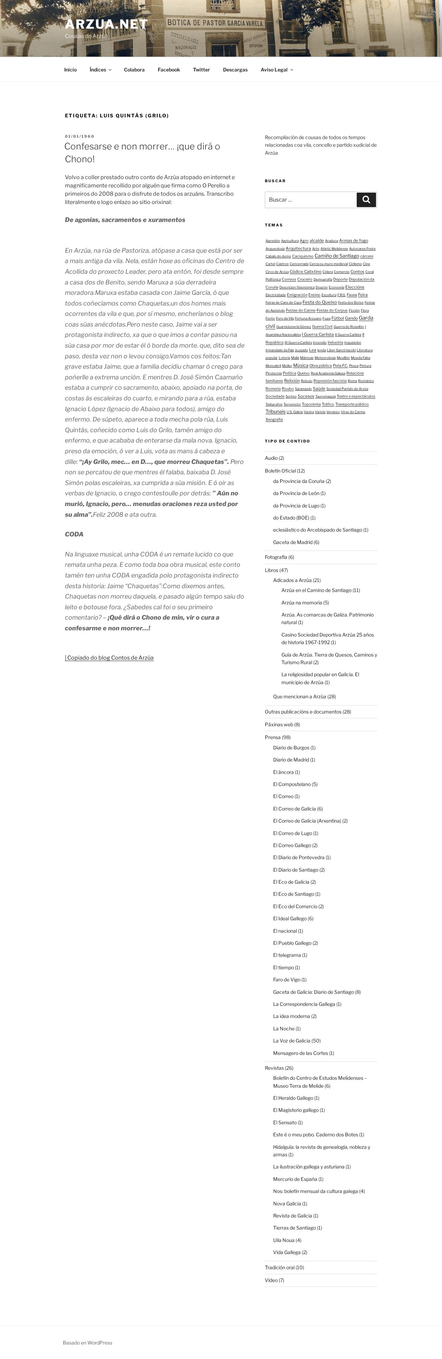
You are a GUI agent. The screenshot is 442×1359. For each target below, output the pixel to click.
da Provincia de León (296, 493)
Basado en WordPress (87, 1343)
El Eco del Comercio (295, 906)
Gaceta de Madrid (293, 542)
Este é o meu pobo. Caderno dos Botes (315, 1134)
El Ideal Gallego (290, 918)
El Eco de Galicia (291, 882)
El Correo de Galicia (294, 809)
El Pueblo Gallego (292, 943)
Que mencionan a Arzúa (299, 696)
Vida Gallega (287, 1252)
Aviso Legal (274, 69)
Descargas (235, 69)
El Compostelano (292, 784)
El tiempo (283, 967)
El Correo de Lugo (292, 833)
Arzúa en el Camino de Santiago (316, 590)
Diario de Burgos (291, 747)
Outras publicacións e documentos (303, 712)
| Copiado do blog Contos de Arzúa (109, 657)
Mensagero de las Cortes (300, 1053)
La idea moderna (291, 1016)
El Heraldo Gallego (293, 1098)
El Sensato (285, 1122)
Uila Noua (284, 1240)
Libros (271, 570)
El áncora (283, 772)
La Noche (284, 1028)
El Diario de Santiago (295, 870)
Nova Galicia (287, 1203)
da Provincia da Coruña (299, 481)
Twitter (201, 69)
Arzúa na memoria (301, 602)
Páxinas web (279, 724)
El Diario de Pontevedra (299, 857)
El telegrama (287, 955)
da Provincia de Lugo (296, 505)
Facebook (169, 69)
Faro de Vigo (286, 979)
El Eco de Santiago (293, 894)
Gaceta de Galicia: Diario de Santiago (313, 992)
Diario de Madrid (291, 760)
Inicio (70, 69)
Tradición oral (280, 1267)
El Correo (283, 796)
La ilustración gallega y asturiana (309, 1166)
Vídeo (271, 1280)
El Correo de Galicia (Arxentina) (307, 821)
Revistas (274, 1068)
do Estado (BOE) (291, 518)
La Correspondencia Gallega (304, 1004)
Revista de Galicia (292, 1216)
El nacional (285, 931)
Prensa (273, 737)
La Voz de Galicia (291, 1040)
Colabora (134, 69)
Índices (98, 69)
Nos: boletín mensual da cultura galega (315, 1191)
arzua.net (107, 24)
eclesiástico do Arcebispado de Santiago (317, 530)
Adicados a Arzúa (292, 580)
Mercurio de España (295, 1179)
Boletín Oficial (280, 471)
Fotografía (276, 557)
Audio (271, 458)
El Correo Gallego (292, 845)
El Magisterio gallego (296, 1110)
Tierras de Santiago (294, 1228)
